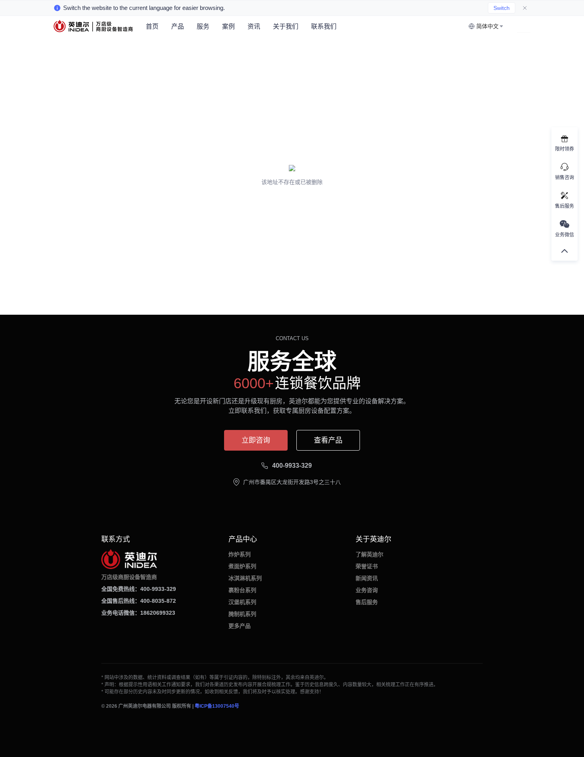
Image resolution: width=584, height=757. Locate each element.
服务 (203, 26)
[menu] (303, 26)
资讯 (254, 26)
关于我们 (285, 26)
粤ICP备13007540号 (217, 706)
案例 (228, 26)
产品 (177, 26)
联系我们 (323, 26)
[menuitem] (152, 26)
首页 (152, 26)
